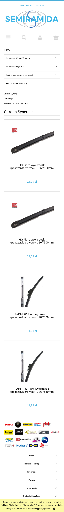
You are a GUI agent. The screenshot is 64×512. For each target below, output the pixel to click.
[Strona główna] (32, 19)
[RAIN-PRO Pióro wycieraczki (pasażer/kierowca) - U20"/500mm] (32, 292)
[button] (8, 37)
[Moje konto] (40, 37)
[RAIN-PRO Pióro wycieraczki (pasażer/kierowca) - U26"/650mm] (32, 366)
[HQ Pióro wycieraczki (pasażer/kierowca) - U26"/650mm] (32, 143)
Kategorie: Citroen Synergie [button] (18, 58)
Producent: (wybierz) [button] (15, 66)
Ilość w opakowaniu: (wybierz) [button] (19, 75)
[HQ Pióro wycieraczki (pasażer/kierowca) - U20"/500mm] (32, 217)
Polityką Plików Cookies (11, 505)
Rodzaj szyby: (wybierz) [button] (16, 83)
